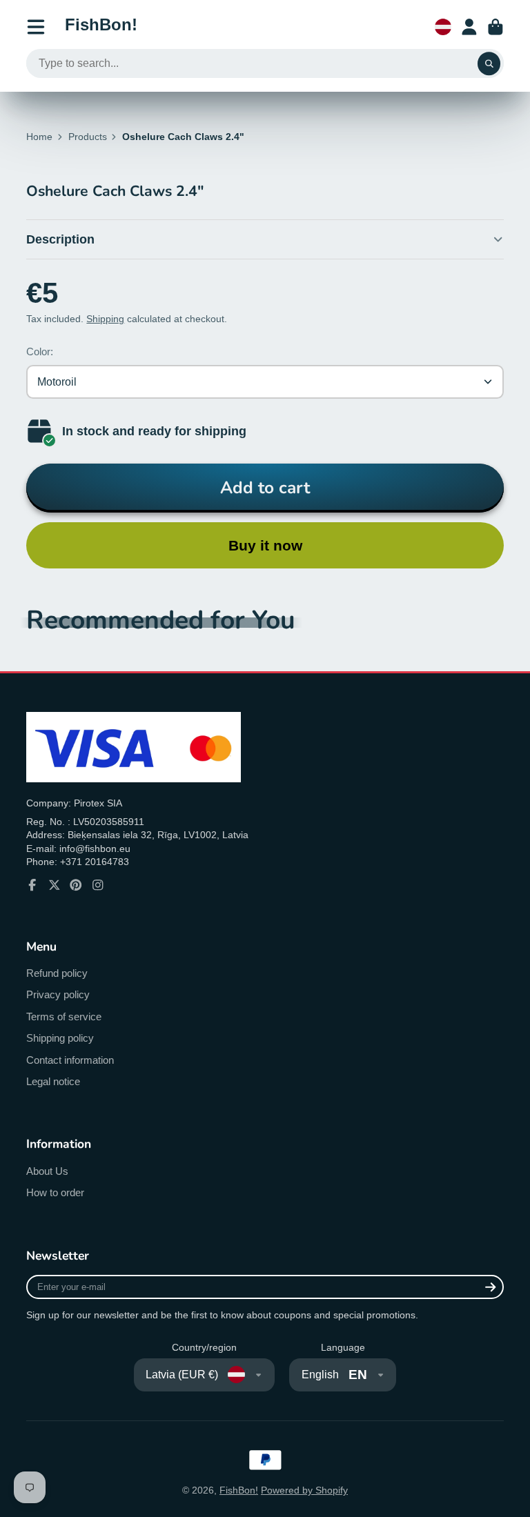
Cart (495, 27)
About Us (47, 1171)
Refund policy (57, 973)
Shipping (105, 318)
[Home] (101, 26)
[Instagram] (98, 885)
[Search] (489, 63)
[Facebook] (32, 885)
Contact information (70, 1060)
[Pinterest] (76, 885)
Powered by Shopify (304, 1490)
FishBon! (238, 1490)
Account (469, 27)
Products (87, 136)
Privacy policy (58, 994)
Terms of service (63, 1016)
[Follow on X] (54, 885)
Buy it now (265, 545)
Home (39, 136)
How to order (55, 1192)
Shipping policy (60, 1038)
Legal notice (53, 1081)
